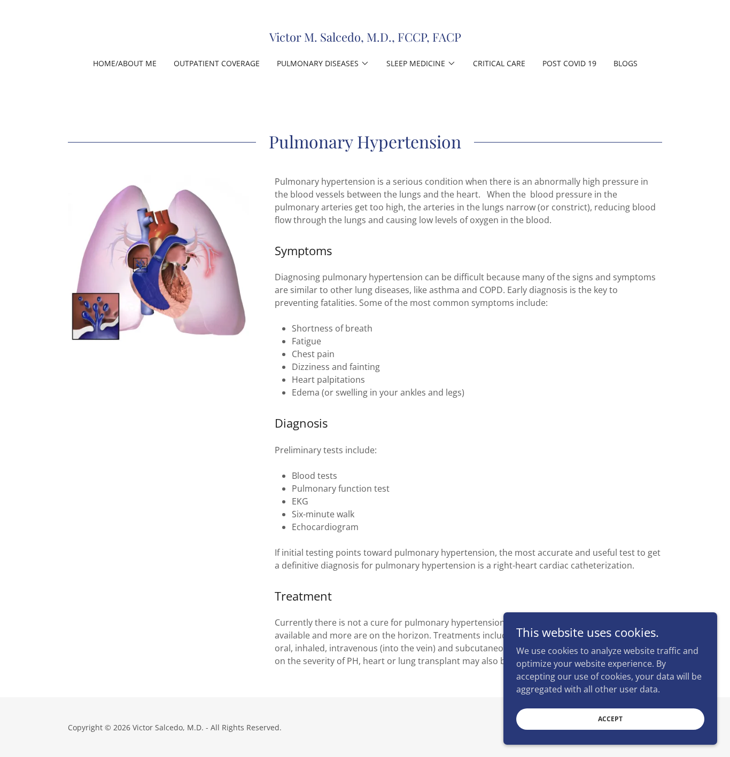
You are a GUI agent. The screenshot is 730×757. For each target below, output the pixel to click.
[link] (365, 38)
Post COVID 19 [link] (569, 63)
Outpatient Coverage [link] (217, 63)
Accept (610, 718)
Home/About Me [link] (125, 63)
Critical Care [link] (499, 63)
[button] (323, 63)
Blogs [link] (625, 63)
